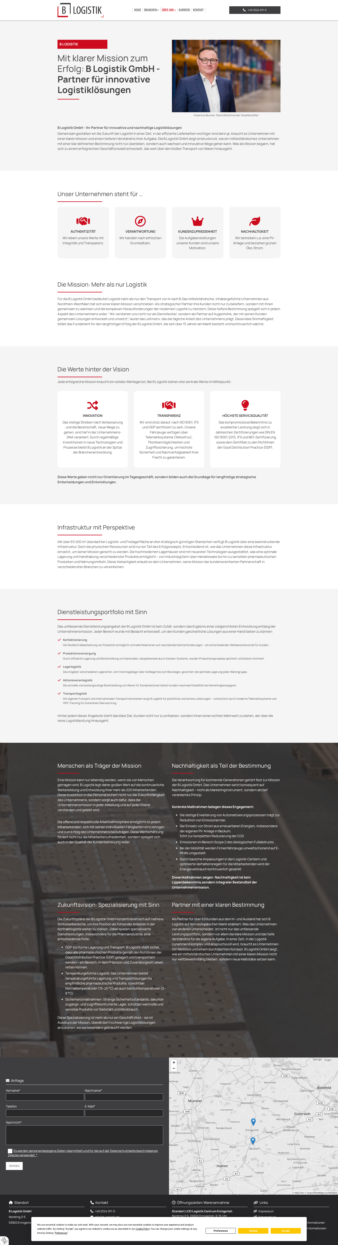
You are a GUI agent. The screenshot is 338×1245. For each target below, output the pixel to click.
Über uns (168, 9)
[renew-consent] (4, 1240)
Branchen (150, 9)
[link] (151, 10)
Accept (286, 1231)
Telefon (11, 1106)
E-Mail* (90, 1106)
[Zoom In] (174, 1062)
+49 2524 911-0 (104, 1211)
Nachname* (93, 1090)
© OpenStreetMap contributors (321, 1192)
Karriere (184, 9)
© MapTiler (298, 1192)
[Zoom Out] (174, 1068)
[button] (255, 10)
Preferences (221, 1231)
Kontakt (198, 9)
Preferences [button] (61, 1233)
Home (137, 9)
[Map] (253, 1126)
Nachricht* (14, 1122)
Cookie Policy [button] (142, 1229)
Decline (253, 1231)
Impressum (266, 1211)
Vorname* (13, 1090)
